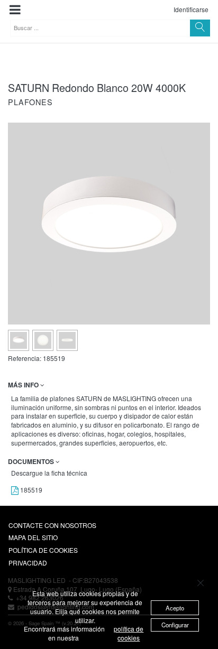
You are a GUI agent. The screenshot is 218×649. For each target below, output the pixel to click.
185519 (30, 489)
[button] (15, 10)
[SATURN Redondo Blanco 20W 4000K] (18, 340)
